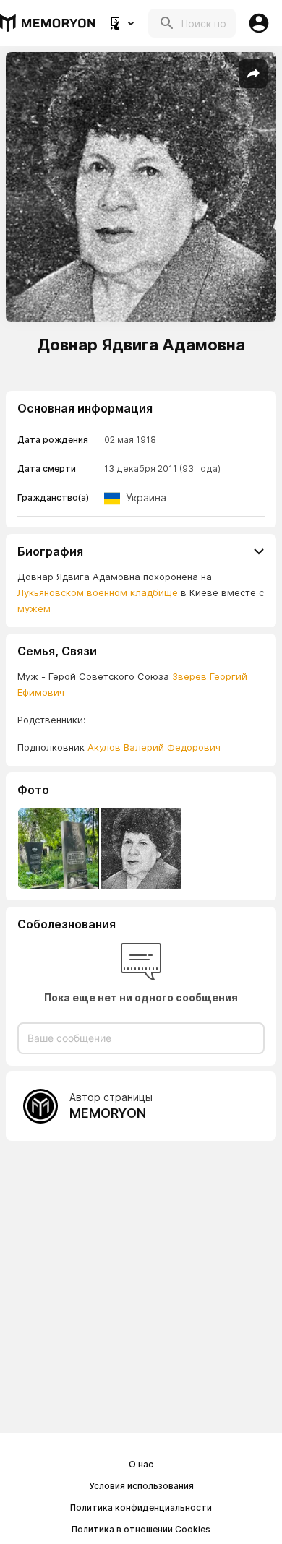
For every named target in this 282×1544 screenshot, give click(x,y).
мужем (34, 608)
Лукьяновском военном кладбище (97, 592)
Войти (259, 23)
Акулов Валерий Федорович (154, 747)
